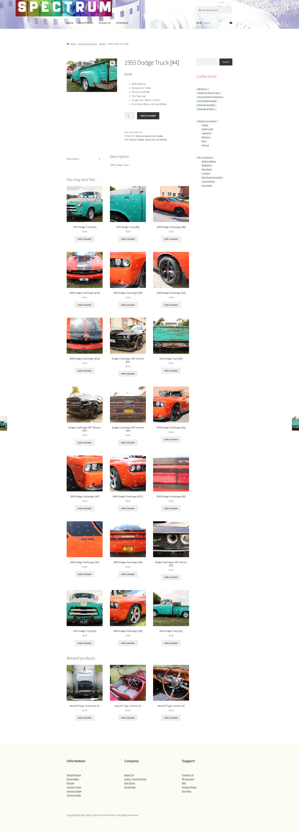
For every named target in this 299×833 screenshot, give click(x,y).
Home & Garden (206, 104)
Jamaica (206, 133)
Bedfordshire (209, 161)
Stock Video (73, 779)
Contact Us (104, 22)
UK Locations (205, 157)
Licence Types (74, 787)
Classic (133, 139)
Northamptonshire (212, 177)
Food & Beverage (207, 100)
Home (70, 22)
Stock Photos (86, 22)
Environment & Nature (210, 96)
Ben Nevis (207, 169)
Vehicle (163, 139)
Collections (122, 22)
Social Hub (129, 787)
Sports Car (150, 139)
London (206, 173)
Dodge (102, 43)
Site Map (186, 791)
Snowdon (207, 185)
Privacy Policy (189, 787)
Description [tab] (73, 158)
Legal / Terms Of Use (135, 779)
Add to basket (148, 115)
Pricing (70, 783)
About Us (129, 775)
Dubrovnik (207, 129)
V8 (157, 139)
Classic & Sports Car (87, 43)
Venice (205, 145)
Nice (204, 141)
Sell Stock (129, 783)
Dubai (205, 125)
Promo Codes (74, 795)
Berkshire (207, 165)
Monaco (206, 137)
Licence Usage (74, 791)
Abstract (202, 88)
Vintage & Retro (206, 108)
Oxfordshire (208, 181)
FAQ (184, 783)
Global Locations (207, 121)
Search (226, 62)
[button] (112, 63)
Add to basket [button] (84, 239)
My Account (188, 779)
